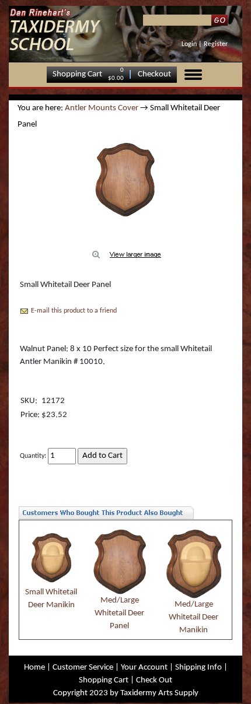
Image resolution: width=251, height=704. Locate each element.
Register (216, 44)
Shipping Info (198, 667)
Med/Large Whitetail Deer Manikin (193, 617)
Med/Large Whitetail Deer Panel (119, 613)
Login (189, 44)
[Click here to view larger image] (125, 179)
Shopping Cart (77, 74)
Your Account (144, 667)
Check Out (154, 680)
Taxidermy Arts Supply (159, 693)
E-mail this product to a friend (74, 310)
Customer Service (83, 667)
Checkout (154, 74)
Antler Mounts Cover (101, 108)
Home (34, 667)
